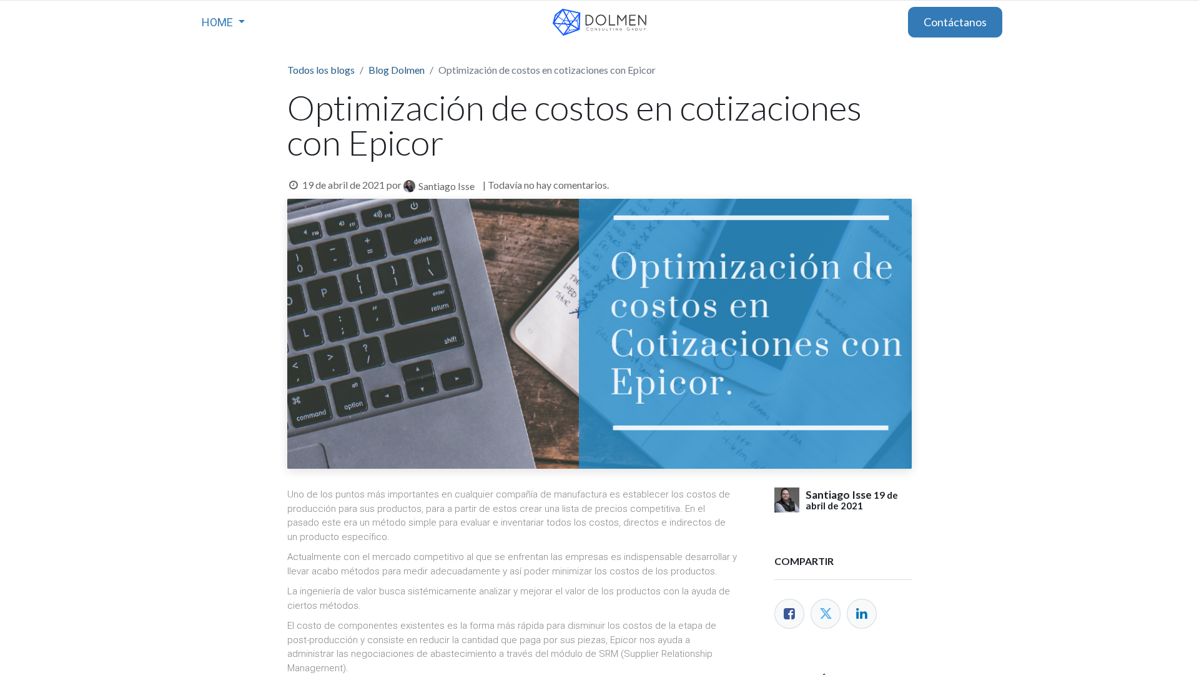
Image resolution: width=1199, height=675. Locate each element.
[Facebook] (789, 614)
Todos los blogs (321, 70)
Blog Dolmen (396, 70)
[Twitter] (826, 614)
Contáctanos (955, 22)
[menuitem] (223, 22)
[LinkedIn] (862, 614)
